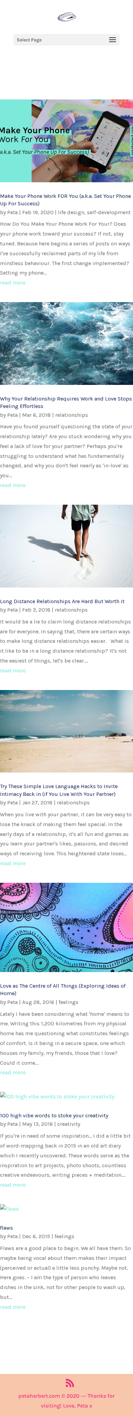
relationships (71, 415)
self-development (109, 212)
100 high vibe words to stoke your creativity (54, 1115)
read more (13, 282)
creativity (68, 1124)
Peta (12, 212)
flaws (6, 1228)
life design (71, 212)
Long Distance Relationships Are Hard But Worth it (62, 601)
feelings (68, 1002)
